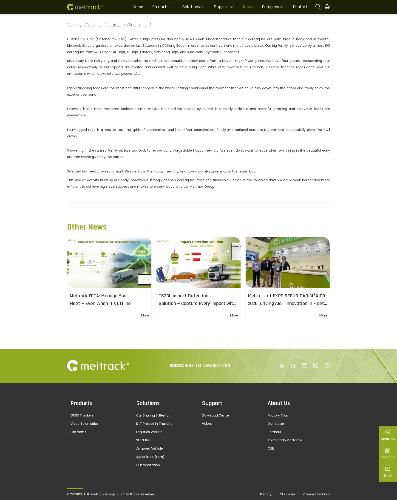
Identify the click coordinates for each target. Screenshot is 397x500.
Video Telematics (85, 423)
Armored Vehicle (149, 448)
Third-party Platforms (285, 440)
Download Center (216, 415)
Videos (207, 423)
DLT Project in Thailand (154, 423)
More (145, 315)
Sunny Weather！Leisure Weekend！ (110, 24)
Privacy (266, 494)
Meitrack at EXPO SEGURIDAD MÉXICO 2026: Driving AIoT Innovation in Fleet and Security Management (286, 303)
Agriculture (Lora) (150, 456)
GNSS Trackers (82, 415)
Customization (148, 465)
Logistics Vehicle (149, 432)
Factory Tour (278, 415)
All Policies (287, 494)
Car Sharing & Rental (152, 415)
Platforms (78, 432)
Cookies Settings (316, 494)
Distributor (276, 423)
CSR (271, 448)
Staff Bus (143, 440)
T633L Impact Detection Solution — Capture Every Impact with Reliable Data (197, 303)
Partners (274, 432)
